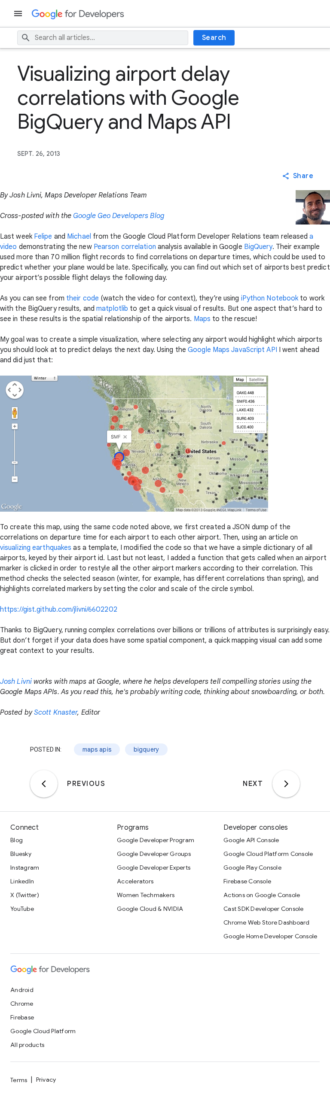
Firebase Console (247, 881)
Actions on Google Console (261, 895)
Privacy (46, 1079)
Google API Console (251, 840)
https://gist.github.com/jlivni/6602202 (58, 609)
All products (27, 1045)
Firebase (22, 1017)
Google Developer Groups (154, 854)
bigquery (146, 749)
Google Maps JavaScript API (232, 350)
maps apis (96, 749)
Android (22, 990)
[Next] (286, 784)
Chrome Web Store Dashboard (266, 922)
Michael (79, 236)
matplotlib (112, 308)
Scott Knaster (55, 712)
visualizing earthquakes (35, 547)
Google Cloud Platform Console (268, 854)
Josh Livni (16, 681)
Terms (18, 1080)
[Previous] (44, 784)
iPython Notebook (270, 298)
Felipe (43, 236)
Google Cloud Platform (43, 1031)
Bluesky (20, 854)
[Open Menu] (19, 13)
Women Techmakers (145, 895)
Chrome (22, 1003)
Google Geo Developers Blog (118, 216)
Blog (16, 840)
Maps (202, 319)
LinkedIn (22, 881)
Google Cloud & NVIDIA (150, 909)
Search (214, 37)
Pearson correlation (125, 247)
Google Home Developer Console (270, 936)
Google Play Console (252, 867)
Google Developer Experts (153, 867)
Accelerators (135, 881)
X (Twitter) (24, 895)
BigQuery (258, 247)
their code (82, 298)
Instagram (24, 867)
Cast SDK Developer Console (263, 909)
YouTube (22, 909)
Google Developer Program (155, 840)
